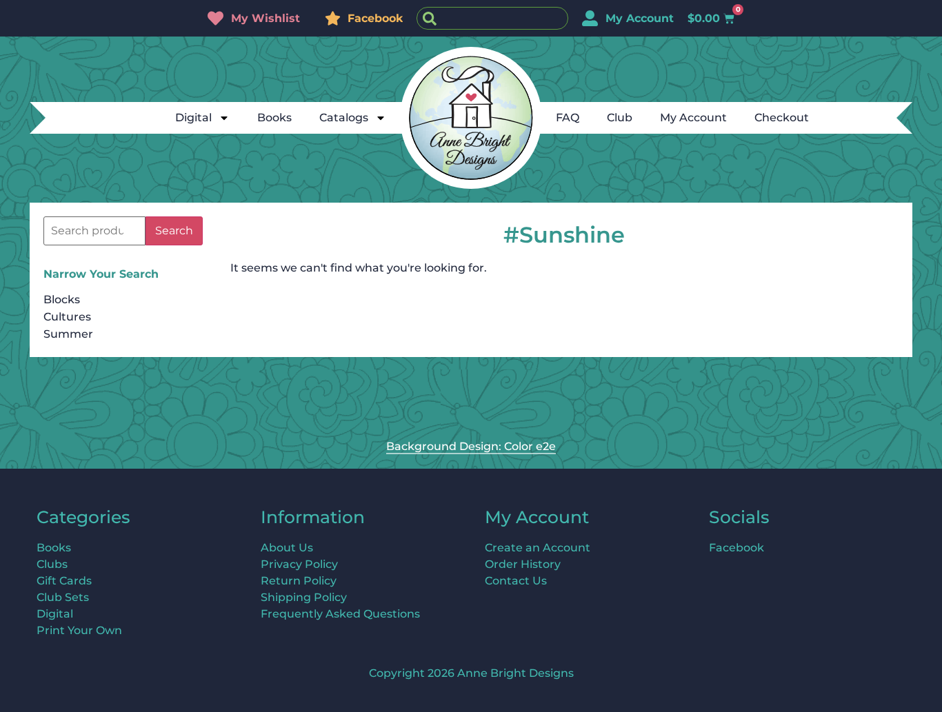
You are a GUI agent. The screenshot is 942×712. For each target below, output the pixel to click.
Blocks (61, 299)
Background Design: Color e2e (471, 446)
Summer (68, 333)
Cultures (67, 316)
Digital (193, 117)
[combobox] (492, 18)
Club (619, 117)
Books (274, 117)
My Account (693, 117)
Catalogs (343, 117)
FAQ (567, 117)
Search (174, 230)
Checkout (781, 117)
